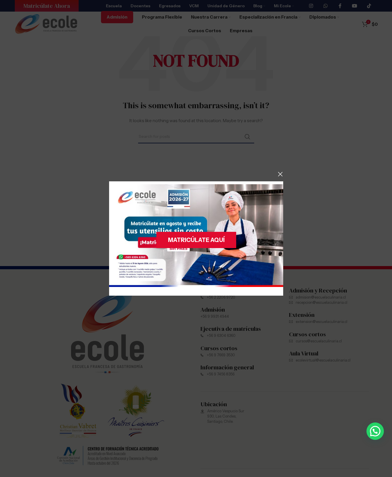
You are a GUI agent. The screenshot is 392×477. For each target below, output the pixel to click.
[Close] (280, 174)
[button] (375, 431)
